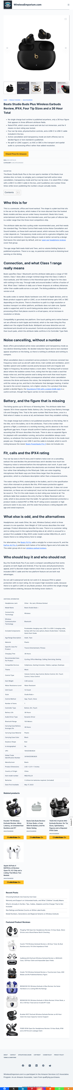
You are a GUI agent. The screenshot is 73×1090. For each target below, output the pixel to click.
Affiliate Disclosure (24, 1055)
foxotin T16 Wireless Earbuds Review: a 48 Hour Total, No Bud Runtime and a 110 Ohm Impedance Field (41, 945)
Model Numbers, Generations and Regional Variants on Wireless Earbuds (32, 914)
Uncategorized (17, 162)
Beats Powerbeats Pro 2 (36, 444)
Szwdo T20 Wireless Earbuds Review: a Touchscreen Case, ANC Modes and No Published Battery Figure (42, 973)
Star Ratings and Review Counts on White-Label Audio (25, 910)
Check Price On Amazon (16, 154)
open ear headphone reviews (54, 240)
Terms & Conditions (10, 1057)
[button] (71, 822)
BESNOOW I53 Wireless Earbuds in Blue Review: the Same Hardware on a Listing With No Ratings (40, 987)
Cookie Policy (47, 1055)
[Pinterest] (43, 1065)
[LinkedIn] (36, 1065)
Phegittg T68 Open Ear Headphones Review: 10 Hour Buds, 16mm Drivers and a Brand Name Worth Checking (42, 931)
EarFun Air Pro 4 (10, 545)
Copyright (37, 1055)
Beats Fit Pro (26, 542)
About (6, 1055)
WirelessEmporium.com (27, 4)
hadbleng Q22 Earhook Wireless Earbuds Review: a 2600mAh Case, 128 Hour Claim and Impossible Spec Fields (41, 959)
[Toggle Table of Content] (17, 192)
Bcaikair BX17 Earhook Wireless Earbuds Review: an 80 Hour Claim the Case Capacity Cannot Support (41, 1015)
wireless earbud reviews (36, 548)
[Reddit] (50, 1065)
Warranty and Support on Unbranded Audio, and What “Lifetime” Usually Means (35, 900)
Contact (13, 1055)
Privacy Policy (59, 1055)
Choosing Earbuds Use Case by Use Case (21, 897)
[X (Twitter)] (29, 1065)
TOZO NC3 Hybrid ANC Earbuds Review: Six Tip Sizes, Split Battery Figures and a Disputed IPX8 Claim (58, 825)
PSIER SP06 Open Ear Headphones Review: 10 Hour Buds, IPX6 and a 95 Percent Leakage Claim (41, 1030)
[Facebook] (23, 1065)
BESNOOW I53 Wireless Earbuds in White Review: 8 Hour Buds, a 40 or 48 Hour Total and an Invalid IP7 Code (42, 1001)
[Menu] (68, 5)
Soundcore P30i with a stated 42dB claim (44, 389)
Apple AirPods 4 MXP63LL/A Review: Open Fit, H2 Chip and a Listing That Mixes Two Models (13, 870)
